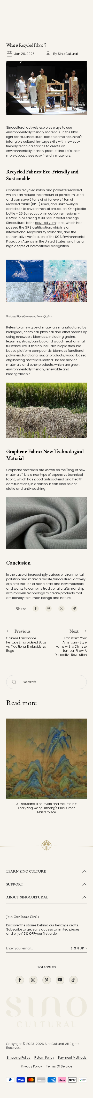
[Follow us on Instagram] (33, 980)
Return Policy (44, 1057)
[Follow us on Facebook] (20, 980)
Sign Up (77, 948)
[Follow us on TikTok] (73, 980)
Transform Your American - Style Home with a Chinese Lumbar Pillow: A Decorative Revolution (71, 646)
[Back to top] (78, 1064)
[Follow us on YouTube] (60, 980)
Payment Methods (72, 1057)
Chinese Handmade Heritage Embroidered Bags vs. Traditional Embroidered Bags (26, 644)
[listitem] (36, 608)
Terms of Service (59, 1066)
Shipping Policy (18, 1057)
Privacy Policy (31, 1066)
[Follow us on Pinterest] (46, 980)
